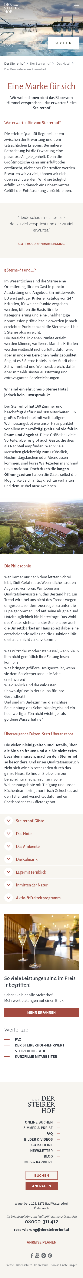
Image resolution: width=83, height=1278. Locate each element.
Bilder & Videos (38, 1139)
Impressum (41, 1265)
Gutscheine (42, 1144)
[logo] (12, 8)
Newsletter (41, 1150)
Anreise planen (41, 1242)
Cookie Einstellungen (64, 1265)
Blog (48, 1156)
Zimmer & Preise (38, 1127)
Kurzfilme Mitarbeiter (36, 1056)
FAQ (18, 1039)
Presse (10, 1265)
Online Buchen (39, 1122)
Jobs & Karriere (38, 1161)
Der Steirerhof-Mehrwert (39, 1045)
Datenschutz (24, 1265)
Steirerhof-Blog (30, 1050)
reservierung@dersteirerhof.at (41, 1229)
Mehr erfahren (41, 1012)
